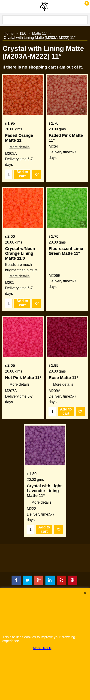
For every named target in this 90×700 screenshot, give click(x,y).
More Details (42, 648)
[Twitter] (27, 580)
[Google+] (38, 580)
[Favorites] (36, 174)
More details (19, 147)
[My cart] (82, 6)
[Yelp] (61, 580)
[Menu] (4, 7)
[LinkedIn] (50, 580)
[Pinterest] (72, 580)
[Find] (83, 19)
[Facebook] (16, 580)
